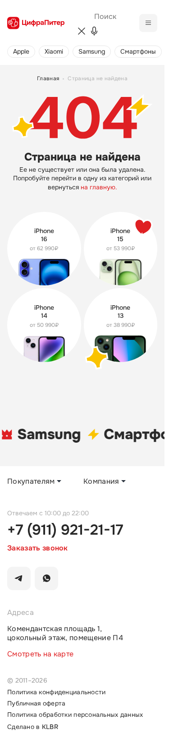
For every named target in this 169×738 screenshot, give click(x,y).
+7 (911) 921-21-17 (65, 530)
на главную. (99, 187)
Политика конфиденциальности (56, 692)
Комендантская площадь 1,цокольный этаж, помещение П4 (65, 633)
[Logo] (35, 23)
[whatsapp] (46, 578)
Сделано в (32, 727)
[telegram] (19, 578)
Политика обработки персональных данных (75, 715)
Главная (48, 79)
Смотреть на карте (40, 654)
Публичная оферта (36, 703)
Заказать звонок (37, 548)
